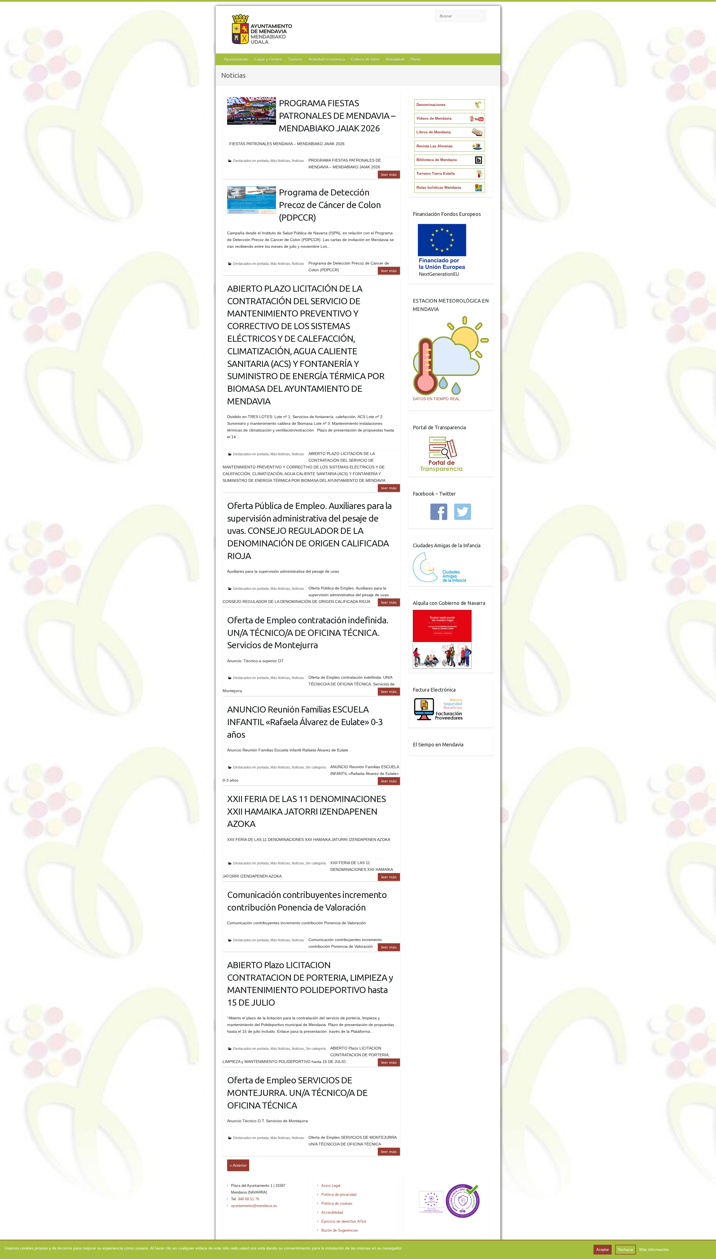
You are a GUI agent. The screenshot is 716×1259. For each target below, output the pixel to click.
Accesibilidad (332, 1212)
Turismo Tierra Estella (435, 173)
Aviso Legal (330, 1185)
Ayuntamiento (236, 59)
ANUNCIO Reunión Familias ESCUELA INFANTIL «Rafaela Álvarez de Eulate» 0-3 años (305, 721)
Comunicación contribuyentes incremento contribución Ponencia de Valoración (307, 901)
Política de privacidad (338, 1194)
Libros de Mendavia (433, 132)
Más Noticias (280, 161)
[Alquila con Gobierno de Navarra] (442, 613)
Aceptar (602, 1250)
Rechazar (625, 1250)
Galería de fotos (365, 59)
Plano (415, 59)
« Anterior (238, 1165)
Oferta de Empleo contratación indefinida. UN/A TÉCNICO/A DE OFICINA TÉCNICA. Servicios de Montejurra (307, 632)
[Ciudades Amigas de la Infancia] (439, 555)
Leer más (389, 174)
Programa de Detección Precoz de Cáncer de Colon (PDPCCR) (330, 204)
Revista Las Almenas (434, 146)
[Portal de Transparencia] (441, 437)
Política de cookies (336, 1203)
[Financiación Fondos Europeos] (442, 224)
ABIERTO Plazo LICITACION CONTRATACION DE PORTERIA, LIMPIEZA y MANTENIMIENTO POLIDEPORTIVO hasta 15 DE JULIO (310, 983)
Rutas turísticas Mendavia (438, 187)
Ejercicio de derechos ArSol (343, 1221)
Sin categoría (316, 767)
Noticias (298, 161)
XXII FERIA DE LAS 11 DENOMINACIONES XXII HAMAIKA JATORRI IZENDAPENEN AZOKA (306, 811)
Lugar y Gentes (268, 59)
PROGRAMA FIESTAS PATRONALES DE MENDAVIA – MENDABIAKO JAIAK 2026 (337, 115)
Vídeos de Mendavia (433, 118)
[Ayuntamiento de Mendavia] (262, 30)
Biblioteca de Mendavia (436, 160)
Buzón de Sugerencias (339, 1230)
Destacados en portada (251, 161)
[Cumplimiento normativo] (445, 1185)
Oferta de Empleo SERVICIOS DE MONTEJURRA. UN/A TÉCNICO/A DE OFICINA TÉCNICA (297, 1092)
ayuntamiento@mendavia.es (254, 1206)
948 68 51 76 (248, 1199)
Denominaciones (431, 105)
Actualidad (395, 59)
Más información (654, 1249)
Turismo (295, 59)
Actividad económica (326, 59)
